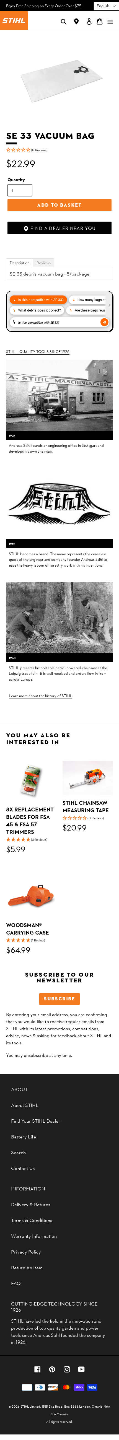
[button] (59, 150)
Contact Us (23, 1167)
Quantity (16, 179)
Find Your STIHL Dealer (35, 1120)
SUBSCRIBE (59, 999)
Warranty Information (34, 1235)
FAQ (16, 1283)
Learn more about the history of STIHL (40, 695)
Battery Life (23, 1136)
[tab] (19, 262)
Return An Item (27, 1267)
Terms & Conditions (31, 1219)
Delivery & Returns (30, 1204)
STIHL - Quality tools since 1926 (37, 351)
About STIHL (24, 1104)
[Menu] (110, 20)
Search (18, 1152)
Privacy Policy (26, 1251)
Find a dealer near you (62, 228)
